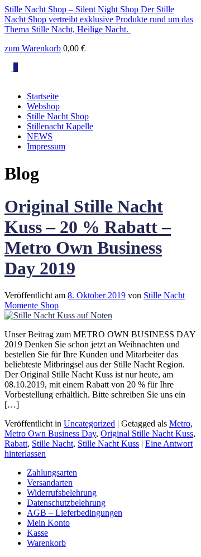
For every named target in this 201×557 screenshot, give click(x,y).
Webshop (43, 106)
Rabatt (15, 443)
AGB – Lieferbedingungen (74, 512)
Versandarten (50, 482)
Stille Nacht (52, 443)
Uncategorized (89, 423)
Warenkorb (46, 543)
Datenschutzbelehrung (66, 502)
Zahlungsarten (52, 472)
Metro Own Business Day (50, 433)
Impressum (46, 146)
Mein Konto (48, 522)
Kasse (37, 532)
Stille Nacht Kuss (108, 443)
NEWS (39, 136)
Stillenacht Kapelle (60, 126)
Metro (179, 423)
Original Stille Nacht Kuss (146, 433)
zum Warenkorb (32, 48)
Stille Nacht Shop (58, 116)
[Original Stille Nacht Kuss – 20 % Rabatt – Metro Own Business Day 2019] (58, 315)
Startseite (43, 96)
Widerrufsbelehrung (62, 492)
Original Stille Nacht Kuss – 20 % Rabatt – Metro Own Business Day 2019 (87, 237)
